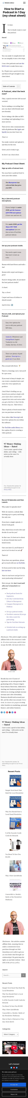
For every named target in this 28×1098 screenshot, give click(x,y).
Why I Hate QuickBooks (13, 876)
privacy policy (14, 963)
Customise (14, 1089)
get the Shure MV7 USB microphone (14, 227)
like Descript (15, 417)
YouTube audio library (12, 428)
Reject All (14, 1094)
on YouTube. (20, 563)
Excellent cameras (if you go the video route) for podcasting (16, 617)
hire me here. (6, 571)
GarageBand (10, 340)
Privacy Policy (7, 489)
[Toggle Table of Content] (17, 86)
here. (23, 645)
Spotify (4, 132)
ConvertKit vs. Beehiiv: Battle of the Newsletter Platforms (13, 897)
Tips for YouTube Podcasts (16, 622)
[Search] (23, 975)
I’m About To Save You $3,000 (12, 1006)
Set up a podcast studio (15, 612)
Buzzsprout (13, 183)
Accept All (14, 1084)
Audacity (9, 337)
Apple (19, 129)
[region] (14, 1084)
